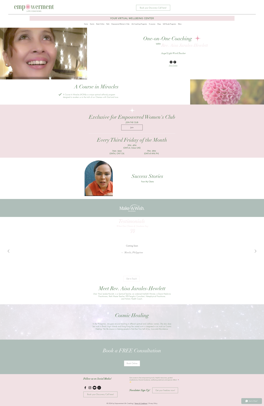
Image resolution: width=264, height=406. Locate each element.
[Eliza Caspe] (132, 274)
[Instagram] (171, 62)
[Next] (252, 208)
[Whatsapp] (99, 387)
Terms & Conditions (141, 403)
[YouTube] (94, 387)
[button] (110, 193)
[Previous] (11, 208)
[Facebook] (174, 62)
